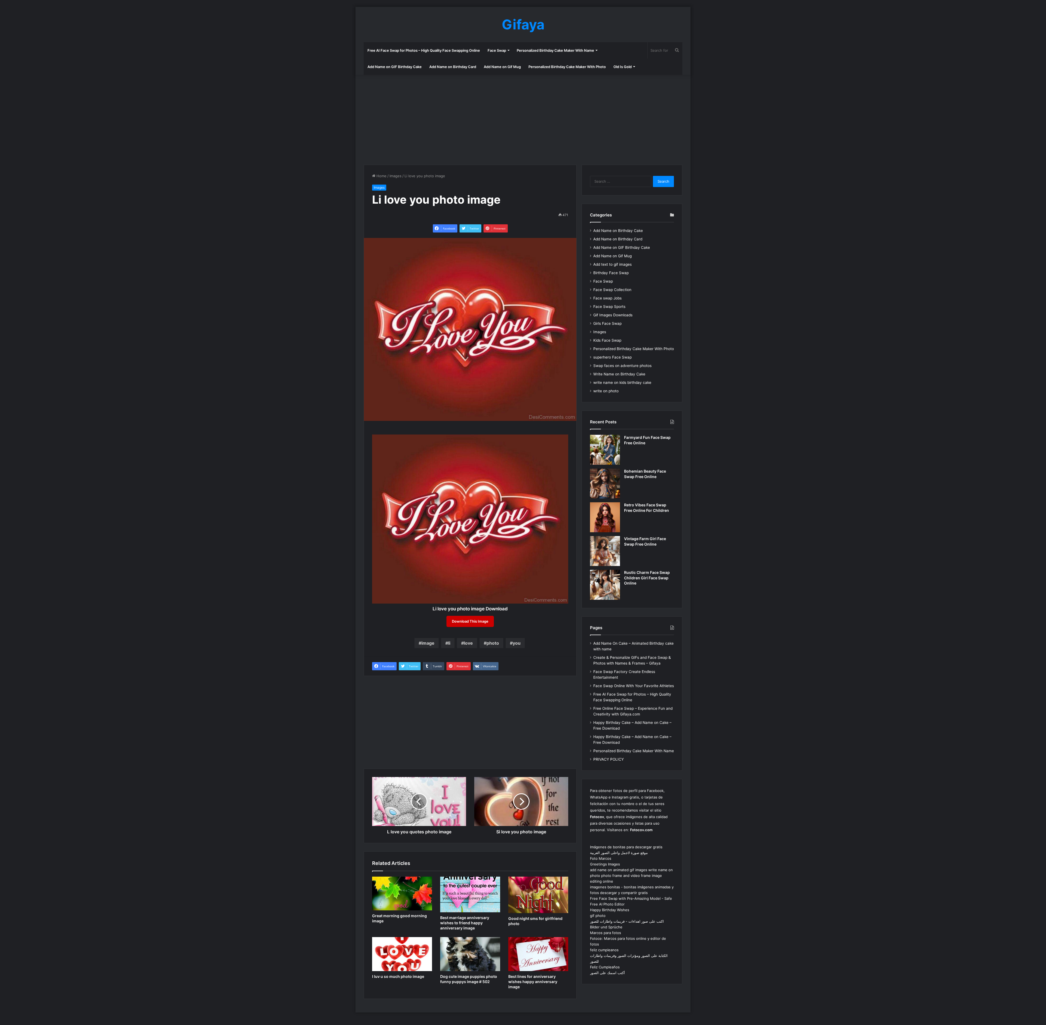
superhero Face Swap (612, 357)
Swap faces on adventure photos (622, 365)
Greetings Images (605, 864)
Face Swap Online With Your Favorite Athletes (633, 686)
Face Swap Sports (609, 306)
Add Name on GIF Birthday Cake (394, 67)
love (468, 643)
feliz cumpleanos (604, 950)
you (517, 643)
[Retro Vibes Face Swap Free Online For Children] (605, 517)
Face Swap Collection (612, 289)
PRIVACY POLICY (608, 759)
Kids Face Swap (607, 340)
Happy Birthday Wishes (609, 910)
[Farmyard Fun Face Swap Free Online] (605, 450)
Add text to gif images (612, 264)
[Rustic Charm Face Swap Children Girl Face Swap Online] (605, 585)
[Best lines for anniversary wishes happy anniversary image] (538, 954)
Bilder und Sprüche (606, 927)
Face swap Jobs (607, 298)
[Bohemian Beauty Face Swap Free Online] (605, 483)
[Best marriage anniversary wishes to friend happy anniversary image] (470, 895)
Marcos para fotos (605, 933)
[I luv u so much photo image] (402, 954)
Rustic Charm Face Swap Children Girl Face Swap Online (647, 577)
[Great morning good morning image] (402, 893)
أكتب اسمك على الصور (607, 973)
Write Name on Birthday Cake (619, 374)
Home (381, 176)
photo (492, 643)
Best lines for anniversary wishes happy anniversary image (532, 981)
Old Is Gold (622, 67)
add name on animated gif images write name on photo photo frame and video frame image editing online (631, 875)
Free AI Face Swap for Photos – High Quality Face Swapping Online (423, 50)
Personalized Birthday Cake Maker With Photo (567, 67)
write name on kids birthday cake (622, 382)
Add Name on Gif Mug (502, 67)
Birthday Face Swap (611, 273)
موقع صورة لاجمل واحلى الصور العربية (619, 852)
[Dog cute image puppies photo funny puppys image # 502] (470, 954)
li (449, 643)
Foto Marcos (600, 858)
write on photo (606, 391)
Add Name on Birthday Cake (618, 230)
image (427, 643)
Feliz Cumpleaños (605, 967)
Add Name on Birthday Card (452, 67)
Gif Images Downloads (613, 315)
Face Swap (497, 50)
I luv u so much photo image (398, 976)
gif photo (598, 915)
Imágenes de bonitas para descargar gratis (626, 847)
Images (396, 176)
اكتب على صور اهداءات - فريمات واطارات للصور (627, 921)
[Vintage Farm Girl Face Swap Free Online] (605, 551)
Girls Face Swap (607, 323)
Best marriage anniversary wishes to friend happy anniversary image (464, 922)
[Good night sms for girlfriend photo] (538, 895)
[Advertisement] (523, 118)
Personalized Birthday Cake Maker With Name (555, 50)
